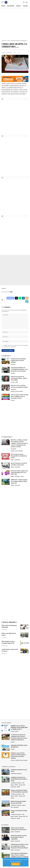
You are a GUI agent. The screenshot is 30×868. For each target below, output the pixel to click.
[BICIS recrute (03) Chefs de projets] (24, 635)
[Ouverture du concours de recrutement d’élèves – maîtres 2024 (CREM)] (6, 379)
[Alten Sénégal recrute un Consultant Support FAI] (24, 643)
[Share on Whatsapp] (19, 298)
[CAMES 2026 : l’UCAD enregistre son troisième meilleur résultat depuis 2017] (6, 482)
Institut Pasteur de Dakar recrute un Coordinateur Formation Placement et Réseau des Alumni (19, 846)
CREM (16, 382)
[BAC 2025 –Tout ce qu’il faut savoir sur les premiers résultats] (6, 388)
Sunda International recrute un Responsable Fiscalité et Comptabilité (19, 837)
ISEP (12, 807)
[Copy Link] (26, 301)
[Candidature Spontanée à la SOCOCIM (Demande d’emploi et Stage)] (6, 779)
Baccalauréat (13, 389)
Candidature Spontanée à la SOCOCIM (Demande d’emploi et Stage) (19, 779)
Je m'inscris (15, 864)
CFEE (23, 782)
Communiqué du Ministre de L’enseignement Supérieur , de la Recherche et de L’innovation (19, 369)
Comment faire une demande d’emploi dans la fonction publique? (18, 360)
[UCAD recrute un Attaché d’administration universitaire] (6, 830)
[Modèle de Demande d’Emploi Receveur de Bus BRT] (6, 804)
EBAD (11, 292)
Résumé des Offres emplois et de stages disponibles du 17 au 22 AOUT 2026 (19, 472)
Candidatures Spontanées (16, 773)
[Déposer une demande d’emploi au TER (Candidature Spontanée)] (6, 792)
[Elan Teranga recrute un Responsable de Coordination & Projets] (6, 456)
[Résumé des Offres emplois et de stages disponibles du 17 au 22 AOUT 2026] (6, 473)
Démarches (13, 364)
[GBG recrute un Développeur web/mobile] (24, 627)
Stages (22, 476)
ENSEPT (16, 785)
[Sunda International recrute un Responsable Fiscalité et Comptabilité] (6, 838)
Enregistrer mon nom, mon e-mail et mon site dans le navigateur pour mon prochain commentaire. (16, 346)
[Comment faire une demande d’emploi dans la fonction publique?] (6, 361)
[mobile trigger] (3, 2)
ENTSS (16, 731)
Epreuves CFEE (22, 785)
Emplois (12, 459)
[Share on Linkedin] (23, 298)
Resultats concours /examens (17, 391)
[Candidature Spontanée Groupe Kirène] (6, 772)
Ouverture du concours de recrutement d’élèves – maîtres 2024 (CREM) (19, 378)
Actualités (13, 373)
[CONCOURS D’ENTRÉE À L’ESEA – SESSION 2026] (6, 747)
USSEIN (18, 786)
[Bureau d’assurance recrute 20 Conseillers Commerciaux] (6, 465)
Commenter (9, 52)
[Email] (26, 298)
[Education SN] (6, 2)
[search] (24, 2)
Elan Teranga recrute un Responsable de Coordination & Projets (19, 455)
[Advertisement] (15, 23)
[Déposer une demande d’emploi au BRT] (6, 813)
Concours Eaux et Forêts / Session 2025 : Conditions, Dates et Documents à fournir (19, 396)
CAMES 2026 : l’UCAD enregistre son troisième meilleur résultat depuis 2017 (19, 481)
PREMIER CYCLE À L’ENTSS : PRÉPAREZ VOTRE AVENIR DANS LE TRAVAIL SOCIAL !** (19, 727)
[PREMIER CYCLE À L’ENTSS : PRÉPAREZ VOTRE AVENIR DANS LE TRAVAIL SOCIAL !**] (6, 728)
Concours (13, 382)
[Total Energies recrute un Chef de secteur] (24, 651)
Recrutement (17, 459)
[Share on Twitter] (16, 298)
